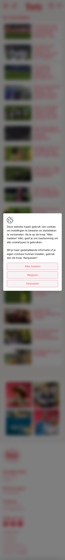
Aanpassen (32, 283)
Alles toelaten (32, 266)
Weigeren (32, 274)
